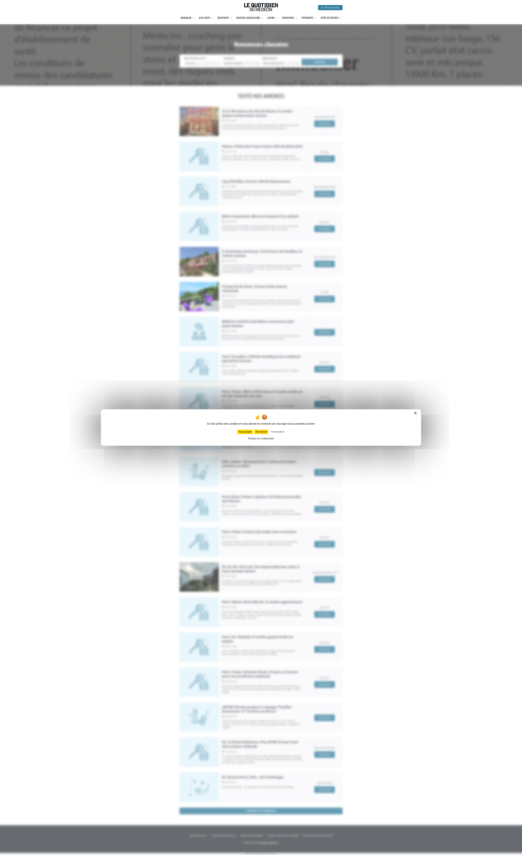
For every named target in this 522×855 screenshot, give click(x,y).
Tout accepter (245, 432)
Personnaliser (277, 432)
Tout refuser (261, 432)
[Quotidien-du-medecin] (261, 4)
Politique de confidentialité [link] (261, 438)
